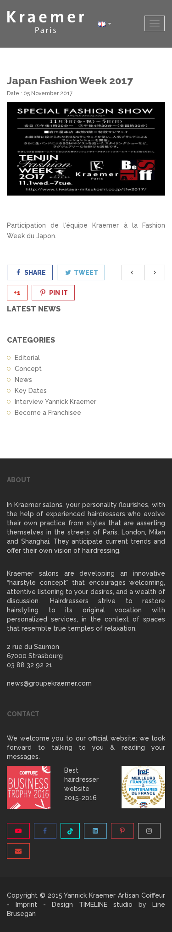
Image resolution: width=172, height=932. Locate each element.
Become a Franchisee (48, 412)
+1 (17, 292)
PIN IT (58, 292)
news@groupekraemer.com (49, 683)
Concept (28, 368)
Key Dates (31, 390)
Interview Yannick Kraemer (55, 401)
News (23, 379)
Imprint (26, 904)
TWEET (85, 272)
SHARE (34, 272)
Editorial (27, 357)
